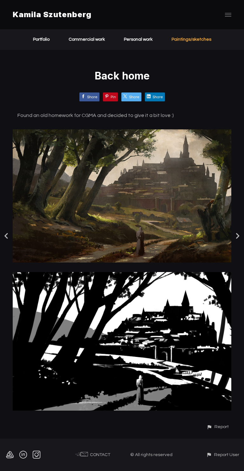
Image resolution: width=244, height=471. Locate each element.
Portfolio (41, 39)
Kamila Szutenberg (52, 14)
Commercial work (87, 39)
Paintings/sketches (191, 39)
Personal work (138, 39)
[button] (217, 426)
